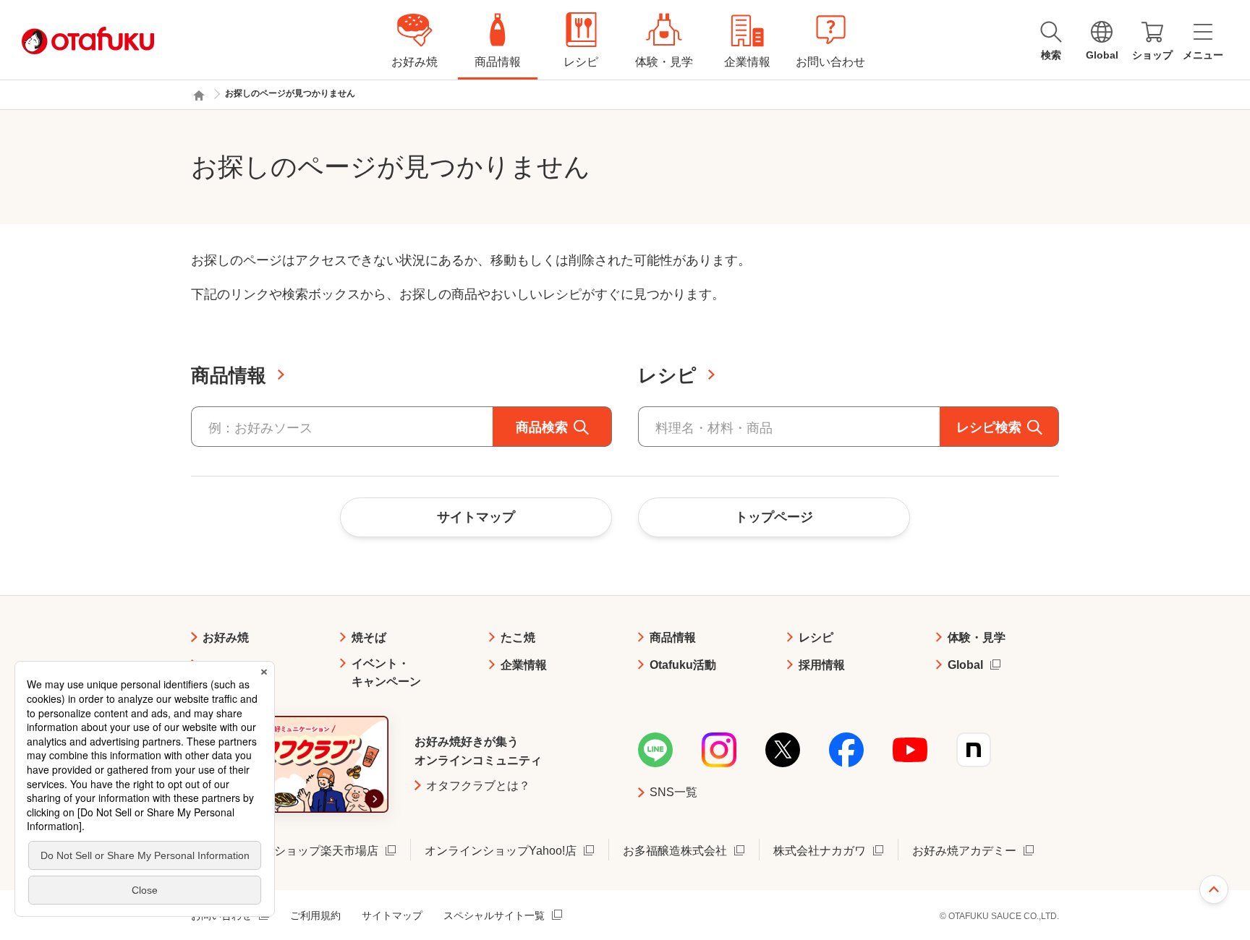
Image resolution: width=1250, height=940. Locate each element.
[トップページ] (199, 95)
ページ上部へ (1213, 889)
